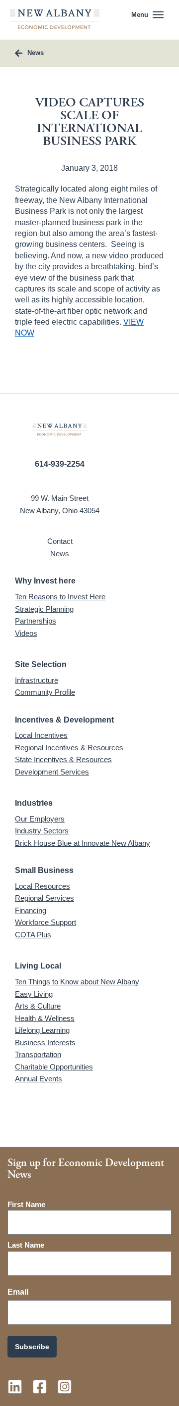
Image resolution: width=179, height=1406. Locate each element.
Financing (30, 910)
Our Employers (40, 819)
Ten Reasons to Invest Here (60, 596)
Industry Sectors (42, 830)
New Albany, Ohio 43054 (59, 510)
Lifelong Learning (42, 1030)
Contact (60, 541)
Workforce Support (45, 922)
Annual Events (38, 1078)
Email (17, 1292)
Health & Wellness (45, 1018)
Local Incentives (41, 735)
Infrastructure (36, 680)
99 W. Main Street (60, 498)
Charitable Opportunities (54, 1067)
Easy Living (34, 994)
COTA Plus (33, 934)
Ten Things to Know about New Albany (77, 981)
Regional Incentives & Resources (69, 747)
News (59, 553)
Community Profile (45, 692)
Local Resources (42, 886)
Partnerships (35, 621)
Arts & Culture (38, 1006)
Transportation (38, 1054)
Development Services (52, 772)
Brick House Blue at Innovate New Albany (82, 843)
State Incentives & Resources (63, 759)
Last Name (25, 1245)
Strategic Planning (44, 609)
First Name (26, 1204)
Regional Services (44, 898)
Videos (26, 633)
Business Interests (45, 1042)
